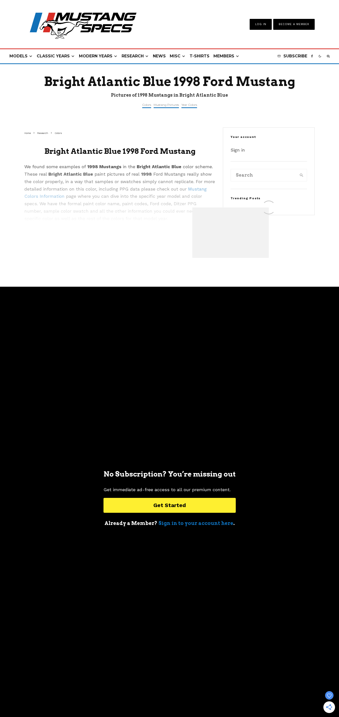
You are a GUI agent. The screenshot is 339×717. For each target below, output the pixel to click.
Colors (146, 105)
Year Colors (189, 105)
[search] (301, 175)
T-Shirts (199, 56)
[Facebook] (312, 56)
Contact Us (137, 700)
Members (223, 56)
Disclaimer (226, 700)
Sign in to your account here (195, 523)
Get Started (169, 505)
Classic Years (53, 56)
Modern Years (95, 56)
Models (18, 56)
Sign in (238, 150)
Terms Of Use (165, 700)
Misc (175, 56)
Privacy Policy (196, 700)
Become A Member (294, 24)
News (159, 56)
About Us (111, 700)
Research (133, 56)
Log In (260, 24)
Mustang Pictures (166, 105)
